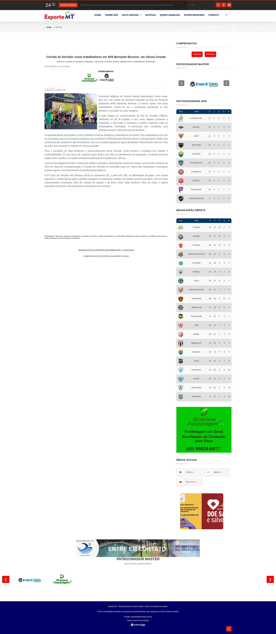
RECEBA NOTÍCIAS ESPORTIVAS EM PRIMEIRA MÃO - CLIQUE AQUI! (106, 250)
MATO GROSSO (130, 15)
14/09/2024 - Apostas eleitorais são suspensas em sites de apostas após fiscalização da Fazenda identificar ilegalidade (127, 5)
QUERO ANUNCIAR (170, 15)
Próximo (210, 54)
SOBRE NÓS (111, 15)
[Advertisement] (106, 48)
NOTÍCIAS (150, 15)
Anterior (197, 54)
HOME (97, 15)
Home (49, 27)
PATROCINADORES (194, 15)
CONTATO (213, 15)
